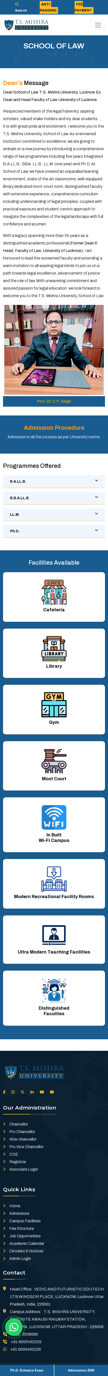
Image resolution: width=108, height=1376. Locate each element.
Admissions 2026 (81, 1370)
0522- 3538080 (24, 1334)
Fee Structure (21, 1228)
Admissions (19, 1213)
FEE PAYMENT (83, 7)
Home (14, 1206)
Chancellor (18, 1124)
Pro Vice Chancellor (26, 1147)
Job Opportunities (25, 1236)
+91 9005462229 (26, 1342)
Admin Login (20, 1258)
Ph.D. (15, 531)
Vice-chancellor (23, 1139)
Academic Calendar (26, 1243)
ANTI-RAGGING (48, 7)
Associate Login (23, 1169)
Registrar (17, 1162)
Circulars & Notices (26, 1251)
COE (13, 1154)
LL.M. (15, 515)
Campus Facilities (25, 1221)
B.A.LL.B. (18, 481)
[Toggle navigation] (98, 25)
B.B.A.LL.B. (20, 498)
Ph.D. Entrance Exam (26, 1370)
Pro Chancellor (22, 1132)
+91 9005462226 (25, 1349)
